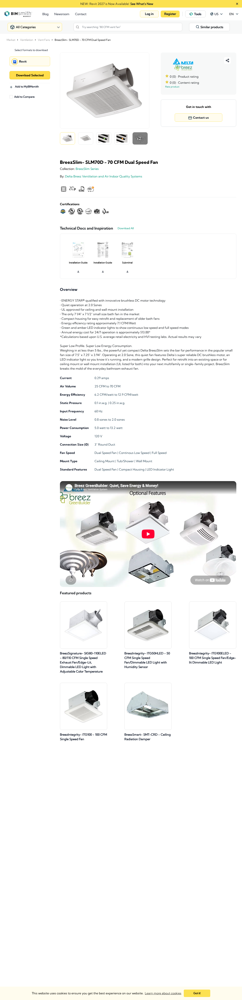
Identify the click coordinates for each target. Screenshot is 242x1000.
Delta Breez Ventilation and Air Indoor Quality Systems (103, 176)
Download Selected (30, 75)
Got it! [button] (197, 993)
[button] (149, 14)
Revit (23, 61)
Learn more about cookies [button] (163, 993)
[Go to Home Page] (23, 14)
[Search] (77, 27)
